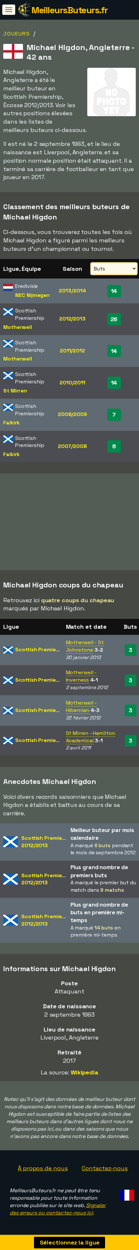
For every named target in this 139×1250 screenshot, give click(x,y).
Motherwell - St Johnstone (85, 646)
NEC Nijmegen (32, 295)
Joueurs (16, 33)
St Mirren (15, 390)
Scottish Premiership (42, 649)
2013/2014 (72, 290)
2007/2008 (72, 446)
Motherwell (17, 327)
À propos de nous (43, 1168)
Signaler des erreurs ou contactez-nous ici (58, 1209)
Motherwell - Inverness (81, 676)
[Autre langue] (125, 1193)
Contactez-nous (105, 1168)
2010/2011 (72, 382)
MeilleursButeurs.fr (69, 10)
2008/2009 (72, 414)
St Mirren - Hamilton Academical (90, 737)
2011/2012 (72, 350)
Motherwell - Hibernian (81, 706)
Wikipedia (84, 1072)
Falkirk (11, 422)
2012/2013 (72, 318)
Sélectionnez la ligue (70, 1242)
